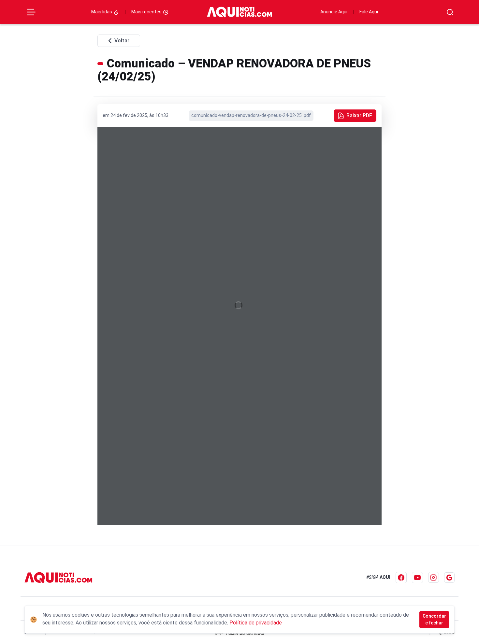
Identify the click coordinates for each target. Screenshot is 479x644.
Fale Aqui (368, 11)
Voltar (121, 40)
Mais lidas (102, 11)
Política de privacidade (255, 623)
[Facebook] (401, 577)
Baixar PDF (359, 115)
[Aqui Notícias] (239, 12)
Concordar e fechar (434, 619)
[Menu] (31, 12)
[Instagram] (433, 577)
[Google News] (449, 577)
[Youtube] (417, 577)
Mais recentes (147, 11)
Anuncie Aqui (333, 11)
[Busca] (450, 12)
